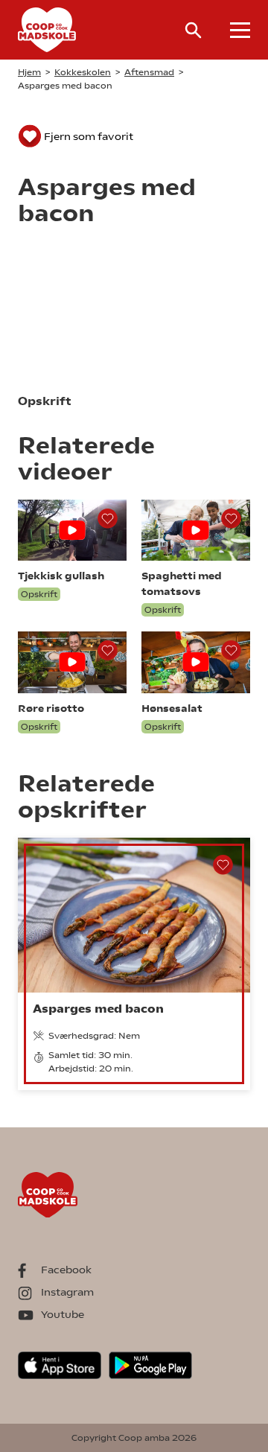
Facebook (66, 1270)
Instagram (67, 1292)
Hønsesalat (171, 708)
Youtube (62, 1314)
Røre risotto (51, 708)
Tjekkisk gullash (61, 576)
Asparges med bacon (98, 1009)
